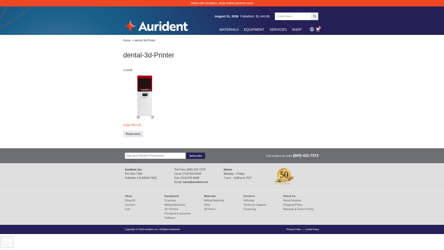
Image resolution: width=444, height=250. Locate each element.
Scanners (170, 200)
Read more (133, 133)
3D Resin (210, 209)
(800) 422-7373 (305, 155)
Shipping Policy (292, 204)
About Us (289, 196)
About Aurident (292, 200)
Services (278, 29)
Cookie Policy (312, 229)
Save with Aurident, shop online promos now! (222, 3)
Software (169, 217)
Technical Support (255, 204)
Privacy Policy (293, 229)
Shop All (130, 200)
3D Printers (171, 209)
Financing (250, 209)
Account (130, 204)
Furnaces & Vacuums (177, 213)
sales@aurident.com (195, 182)
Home (127, 40)
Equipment (254, 29)
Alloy (207, 204)
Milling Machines (174, 204)
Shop (297, 29)
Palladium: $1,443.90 (255, 16)
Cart (127, 209)
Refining (249, 200)
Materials (229, 29)
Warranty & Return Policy (298, 209)
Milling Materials (214, 200)
